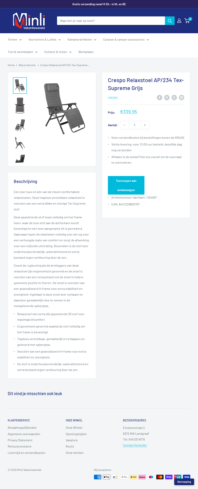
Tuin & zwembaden (20, 52)
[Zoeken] (170, 20)
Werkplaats (86, 52)
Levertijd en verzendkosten (26, 452)
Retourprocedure (20, 446)
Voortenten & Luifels (42, 39)
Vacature (72, 440)
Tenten (12, 39)
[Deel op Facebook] (159, 97)
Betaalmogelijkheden (22, 427)
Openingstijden (76, 434)
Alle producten (27, 65)
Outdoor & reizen (55, 52)
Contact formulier (135, 445)
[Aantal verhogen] (145, 125)
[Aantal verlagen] (124, 125)
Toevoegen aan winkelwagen (126, 185)
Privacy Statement (20, 440)
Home (11, 65)
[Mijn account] (179, 21)
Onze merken (75, 452)
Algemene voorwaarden (24, 434)
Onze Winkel (74, 427)
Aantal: (113, 125)
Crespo (113, 97)
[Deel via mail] (181, 97)
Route (70, 446)
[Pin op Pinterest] (167, 97)
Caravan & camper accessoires (124, 39)
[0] (187, 20)
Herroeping (184, 481)
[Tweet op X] (174, 97)
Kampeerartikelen (79, 39)
